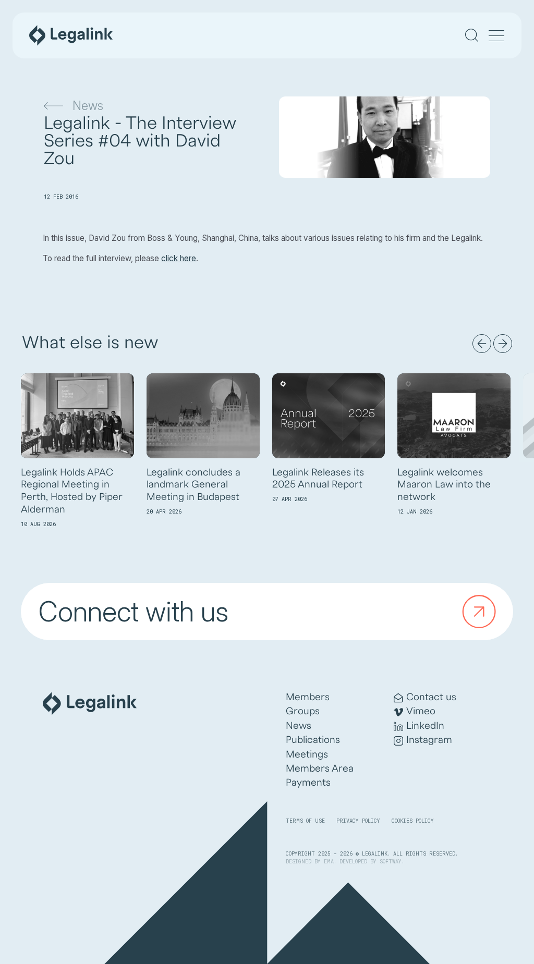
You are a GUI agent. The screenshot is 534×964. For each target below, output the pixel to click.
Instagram (429, 740)
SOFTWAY (391, 861)
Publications (313, 740)
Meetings (307, 754)
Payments (308, 782)
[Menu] (496, 36)
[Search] (471, 35)
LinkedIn (425, 725)
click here (178, 258)
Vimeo (420, 711)
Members (308, 697)
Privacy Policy (358, 820)
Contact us (431, 697)
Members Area (320, 768)
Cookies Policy (413, 820)
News (87, 105)
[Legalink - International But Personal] (71, 35)
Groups (303, 711)
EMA (329, 861)
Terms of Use (305, 820)
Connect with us (133, 611)
